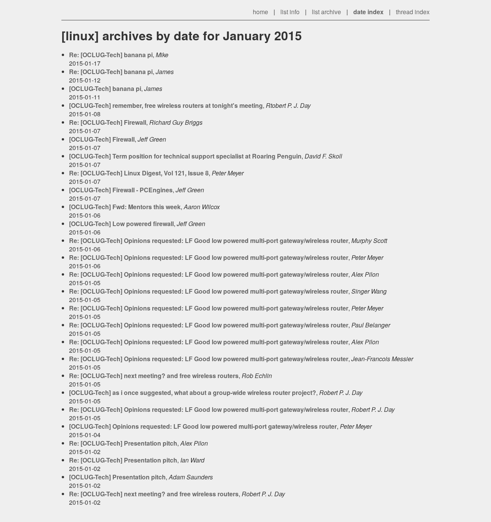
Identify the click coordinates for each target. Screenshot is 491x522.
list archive (326, 11)
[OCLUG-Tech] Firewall (102, 139)
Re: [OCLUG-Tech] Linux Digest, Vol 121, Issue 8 (139, 172)
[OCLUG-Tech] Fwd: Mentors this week (125, 206)
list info (290, 11)
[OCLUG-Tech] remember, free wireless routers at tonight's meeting (166, 105)
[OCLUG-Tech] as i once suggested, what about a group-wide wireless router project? (192, 392)
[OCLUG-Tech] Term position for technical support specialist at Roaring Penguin (185, 156)
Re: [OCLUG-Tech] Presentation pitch (123, 443)
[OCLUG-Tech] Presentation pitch (117, 476)
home (260, 11)
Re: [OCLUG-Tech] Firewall (107, 122)
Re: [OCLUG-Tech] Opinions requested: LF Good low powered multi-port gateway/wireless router (208, 240)
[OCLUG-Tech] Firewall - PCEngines (121, 189)
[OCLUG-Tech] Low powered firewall (121, 223)
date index (368, 11)
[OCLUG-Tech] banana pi (105, 88)
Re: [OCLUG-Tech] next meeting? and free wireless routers (154, 375)
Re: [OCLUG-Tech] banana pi (111, 54)
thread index (413, 11)
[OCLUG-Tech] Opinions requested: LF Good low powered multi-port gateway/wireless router (203, 426)
